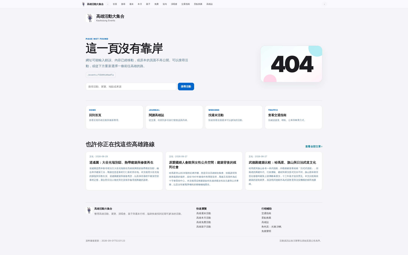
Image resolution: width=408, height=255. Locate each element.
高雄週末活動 (203, 213)
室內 (165, 4)
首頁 (115, 4)
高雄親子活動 (203, 226)
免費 (156, 4)
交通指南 (185, 4)
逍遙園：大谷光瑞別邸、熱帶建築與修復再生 (121, 162)
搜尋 (123, 4)
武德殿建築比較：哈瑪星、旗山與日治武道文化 (282, 162)
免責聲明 (266, 231)
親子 (148, 4)
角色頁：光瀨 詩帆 (271, 226)
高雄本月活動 (203, 217)
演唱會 (174, 4)
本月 (140, 4)
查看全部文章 (313, 146)
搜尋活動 (186, 86)
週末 (131, 4)
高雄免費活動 (203, 222)
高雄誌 (209, 4)
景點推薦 (198, 4)
